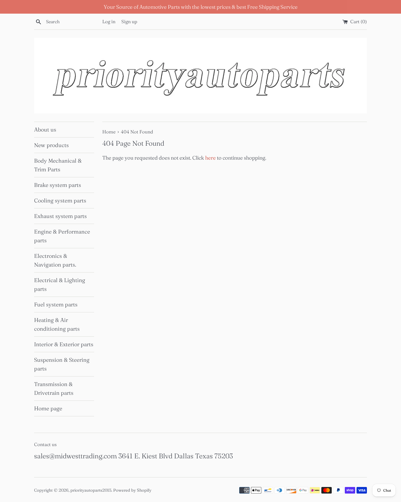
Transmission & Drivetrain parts (53, 388)
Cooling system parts (60, 200)
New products (51, 145)
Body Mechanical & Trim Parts (58, 165)
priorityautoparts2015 (90, 490)
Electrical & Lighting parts (59, 284)
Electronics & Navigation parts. (55, 260)
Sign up (129, 21)
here (210, 157)
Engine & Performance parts (62, 236)
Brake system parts (57, 184)
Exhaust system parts (60, 216)
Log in (108, 21)
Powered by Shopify (132, 490)
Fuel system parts (55, 304)
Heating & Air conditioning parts (57, 324)
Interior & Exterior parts (63, 344)
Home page (48, 408)
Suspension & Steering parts (61, 364)
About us (45, 129)
